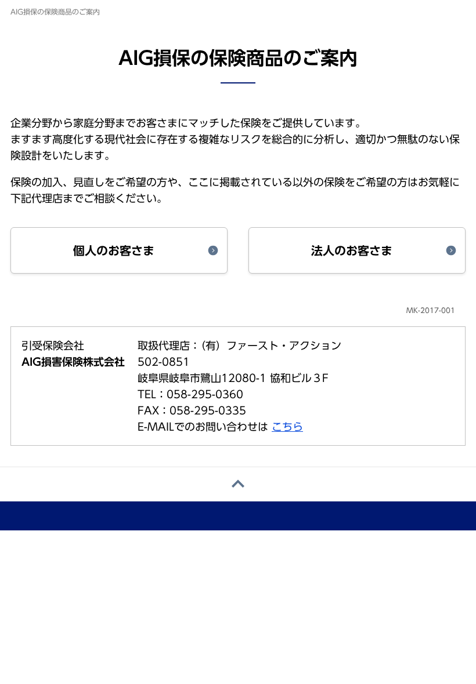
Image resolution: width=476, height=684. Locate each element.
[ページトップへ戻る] (238, 484)
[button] (119, 250)
